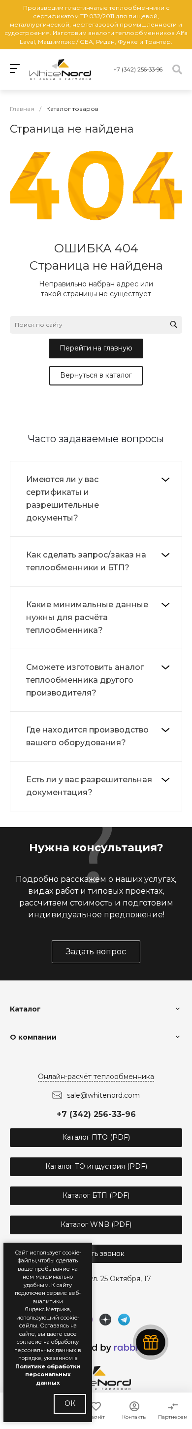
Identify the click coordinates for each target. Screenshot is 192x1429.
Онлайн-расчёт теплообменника (96, 1076)
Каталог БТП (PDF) (96, 1195)
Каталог (25, 1009)
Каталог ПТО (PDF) (96, 1137)
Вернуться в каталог (96, 375)
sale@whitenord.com (103, 1095)
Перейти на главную (96, 348)
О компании (33, 1037)
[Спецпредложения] (150, 1342)
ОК (69, 1403)
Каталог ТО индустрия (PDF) (96, 1166)
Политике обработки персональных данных (47, 1374)
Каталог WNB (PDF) (96, 1224)
